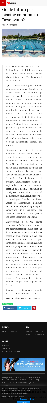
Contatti (29, 331)
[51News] (11, 3)
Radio (4, 331)
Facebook (5, 345)
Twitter (5, 348)
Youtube (17, 351)
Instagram (6, 351)
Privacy (28, 334)
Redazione (13, 331)
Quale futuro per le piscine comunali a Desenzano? (20, 14)
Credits (38, 331)
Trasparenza (39, 334)
